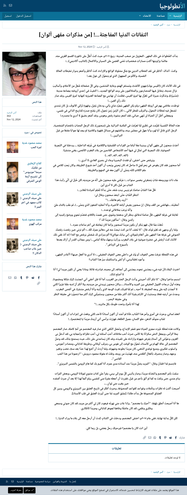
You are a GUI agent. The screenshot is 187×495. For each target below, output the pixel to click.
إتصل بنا (72, 482)
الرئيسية (177, 16)
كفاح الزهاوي (34, 163)
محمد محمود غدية (31, 143)
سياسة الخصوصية (42, 482)
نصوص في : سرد (32, 132)
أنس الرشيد (101, 47)
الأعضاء (147, 16)
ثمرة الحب (36, 147)
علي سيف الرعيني (31, 193)
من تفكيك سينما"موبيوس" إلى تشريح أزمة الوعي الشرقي (32, 174)
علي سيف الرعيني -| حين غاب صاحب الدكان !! (30, 249)
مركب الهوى (35, 224)
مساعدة (161, 16)
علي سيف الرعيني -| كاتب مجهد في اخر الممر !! (30, 203)
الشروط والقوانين (60, 482)
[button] (170, 16)
